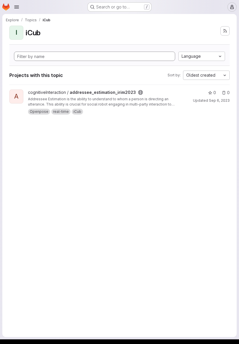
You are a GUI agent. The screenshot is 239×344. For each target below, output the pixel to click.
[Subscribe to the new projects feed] (225, 31)
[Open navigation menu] (16, 7)
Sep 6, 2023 (219, 100)
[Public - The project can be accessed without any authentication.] (140, 92)
